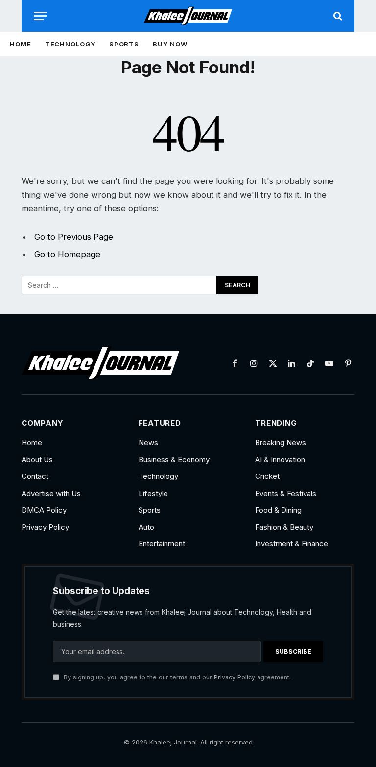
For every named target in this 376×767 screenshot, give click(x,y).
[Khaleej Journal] (188, 16)
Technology (70, 44)
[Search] (336, 16)
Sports (124, 44)
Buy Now (170, 44)
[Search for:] (119, 285)
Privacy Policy (234, 677)
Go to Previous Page (73, 237)
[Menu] (40, 16)
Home (20, 44)
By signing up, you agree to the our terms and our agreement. (176, 677)
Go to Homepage (67, 254)
